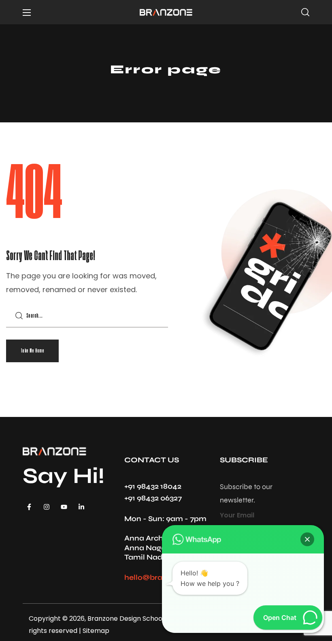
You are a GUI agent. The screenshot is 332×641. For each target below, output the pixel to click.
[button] (305, 12)
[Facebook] (29, 506)
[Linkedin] (81, 506)
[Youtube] (63, 506)
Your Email (237, 515)
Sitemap (95, 630)
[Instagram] (46, 506)
